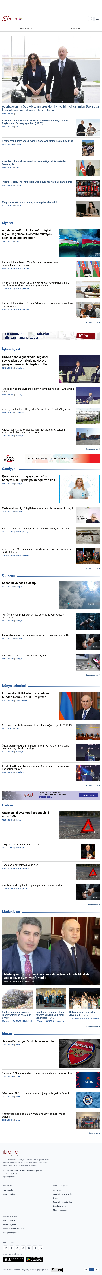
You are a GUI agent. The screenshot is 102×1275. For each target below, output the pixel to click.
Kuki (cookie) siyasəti (11, 1233)
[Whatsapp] (5, 1247)
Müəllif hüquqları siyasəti (13, 1229)
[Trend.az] (12, 19)
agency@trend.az (9, 1177)
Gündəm (8, 575)
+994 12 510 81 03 (10, 1174)
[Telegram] (29, 1247)
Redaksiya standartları (62, 1202)
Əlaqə (55, 1198)
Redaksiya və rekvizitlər (62, 1194)
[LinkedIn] (34, 1247)
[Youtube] (23, 1247)
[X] (17, 1247)
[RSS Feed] (40, 1247)
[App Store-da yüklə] (13, 1259)
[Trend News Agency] (10, 1152)
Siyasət (7, 223)
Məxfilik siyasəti (9, 1225)
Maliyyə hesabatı (60, 1210)
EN (86, 1270)
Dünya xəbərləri (14, 686)
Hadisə (7, 805)
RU (96, 1270)
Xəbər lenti (76, 28)
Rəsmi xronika (9, 1194)
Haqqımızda (58, 1190)
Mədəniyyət (11, 912)
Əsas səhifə (26, 28)
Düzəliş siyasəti (59, 1206)
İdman (7, 1034)
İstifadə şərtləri (9, 1221)
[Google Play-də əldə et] (34, 1259)
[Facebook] (11, 1247)
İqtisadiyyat (11, 349)
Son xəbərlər (8, 1190)
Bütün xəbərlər (92, 322)
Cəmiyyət (9, 469)
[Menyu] (97, 18)
